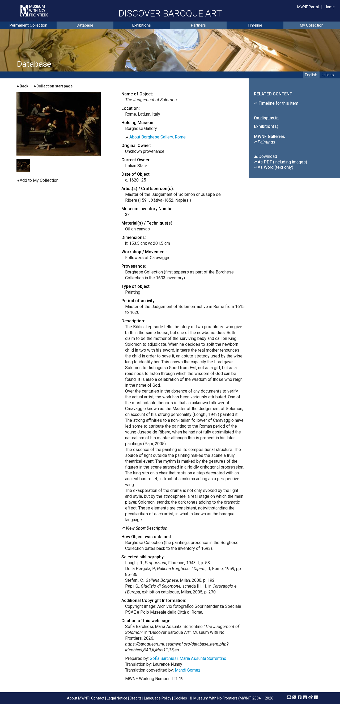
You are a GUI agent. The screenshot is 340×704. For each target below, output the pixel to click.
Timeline (255, 25)
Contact (97, 698)
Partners (198, 25)
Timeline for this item (278, 103)
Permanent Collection (28, 25)
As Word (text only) (275, 167)
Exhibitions (141, 25)
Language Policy (157, 698)
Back (24, 86)
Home (330, 7)
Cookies (180, 698)
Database (85, 25)
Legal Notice (117, 698)
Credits (136, 698)
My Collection (312, 25)
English (311, 75)
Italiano (328, 75)
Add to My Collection (39, 180)
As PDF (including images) (282, 162)
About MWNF (78, 698)
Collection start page (54, 86)
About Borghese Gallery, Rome (157, 137)
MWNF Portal (308, 7)
